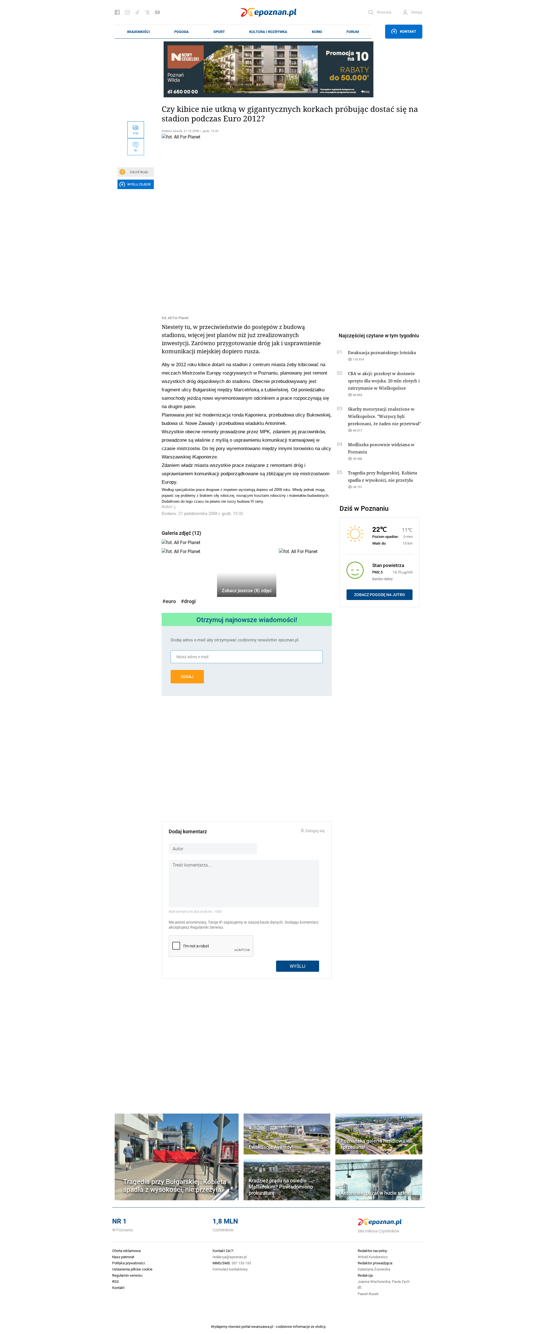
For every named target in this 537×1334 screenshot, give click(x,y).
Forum (353, 31)
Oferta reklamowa (126, 1250)
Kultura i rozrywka (268, 31)
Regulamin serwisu (127, 1275)
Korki (317, 31)
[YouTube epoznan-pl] (157, 12)
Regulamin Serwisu (206, 927)
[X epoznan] (147, 12)
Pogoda (181, 31)
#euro (169, 601)
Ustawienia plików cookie (132, 1269)
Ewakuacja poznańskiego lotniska (382, 352)
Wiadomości (138, 31)
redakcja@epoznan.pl (230, 1257)
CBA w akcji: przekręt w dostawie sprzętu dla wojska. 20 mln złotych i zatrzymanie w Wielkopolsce (384, 381)
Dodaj (187, 676)
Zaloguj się (314, 831)
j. (175, 506)
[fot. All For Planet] (247, 224)
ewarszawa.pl (262, 1326)
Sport (219, 31)
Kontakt (408, 31)
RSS (115, 1281)
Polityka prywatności (128, 1263)
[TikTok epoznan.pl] (137, 12)
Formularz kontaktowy (230, 1269)
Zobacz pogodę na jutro (379, 594)
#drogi (188, 601)
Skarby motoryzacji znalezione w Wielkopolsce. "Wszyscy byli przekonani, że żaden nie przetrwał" (384, 416)
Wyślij (297, 966)
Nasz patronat (123, 1257)
